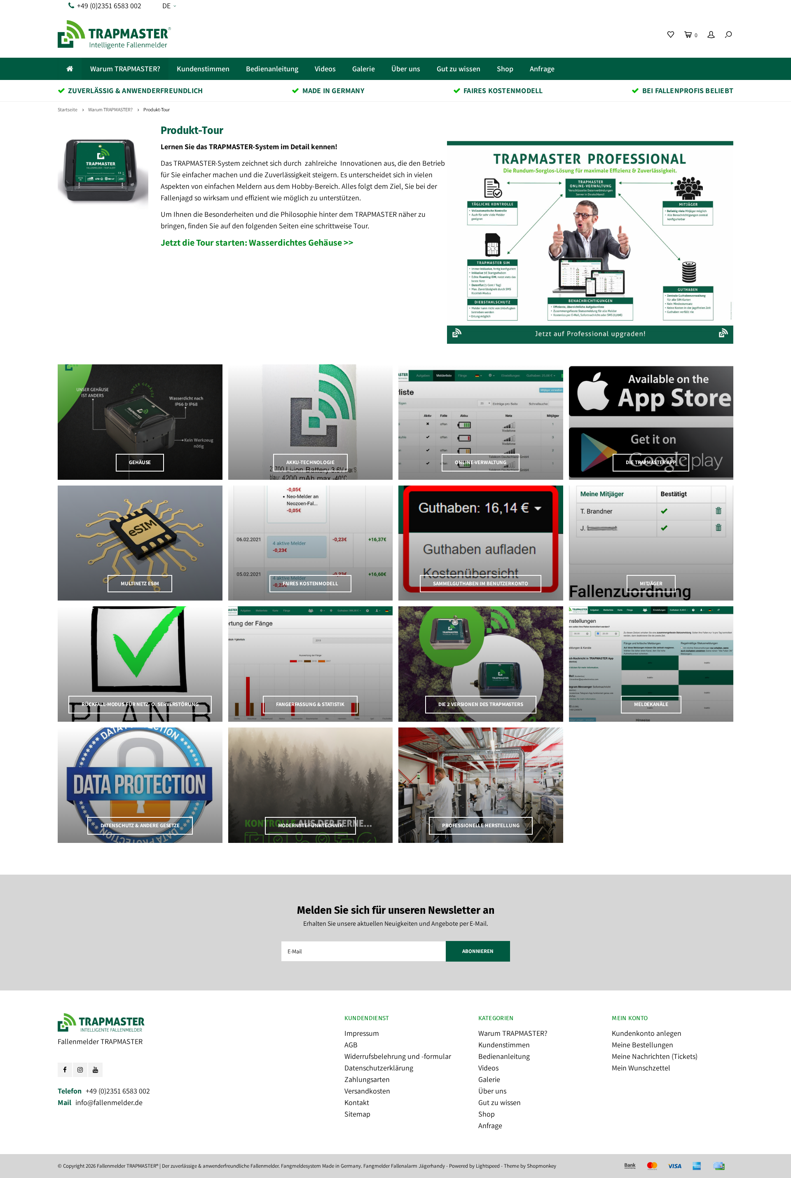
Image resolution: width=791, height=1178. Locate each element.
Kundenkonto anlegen (646, 1033)
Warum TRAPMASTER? (125, 68)
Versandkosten (367, 1091)
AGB (351, 1044)
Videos (325, 68)
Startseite (67, 109)
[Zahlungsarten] (630, 1166)
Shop (505, 68)
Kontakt (356, 1102)
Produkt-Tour (156, 109)
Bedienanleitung (272, 68)
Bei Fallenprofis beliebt (687, 90)
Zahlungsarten (367, 1079)
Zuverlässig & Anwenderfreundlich (135, 90)
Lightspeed (488, 1165)
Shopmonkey (541, 1165)
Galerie (363, 68)
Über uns (405, 68)
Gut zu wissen (458, 68)
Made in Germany (333, 90)
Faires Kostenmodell (503, 90)
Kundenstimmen (203, 68)
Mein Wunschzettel (641, 1067)
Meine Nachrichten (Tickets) (654, 1056)
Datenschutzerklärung (378, 1067)
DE (166, 5)
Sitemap (357, 1114)
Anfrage (542, 68)
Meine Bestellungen (642, 1044)
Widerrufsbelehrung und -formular (397, 1056)
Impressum (361, 1033)
